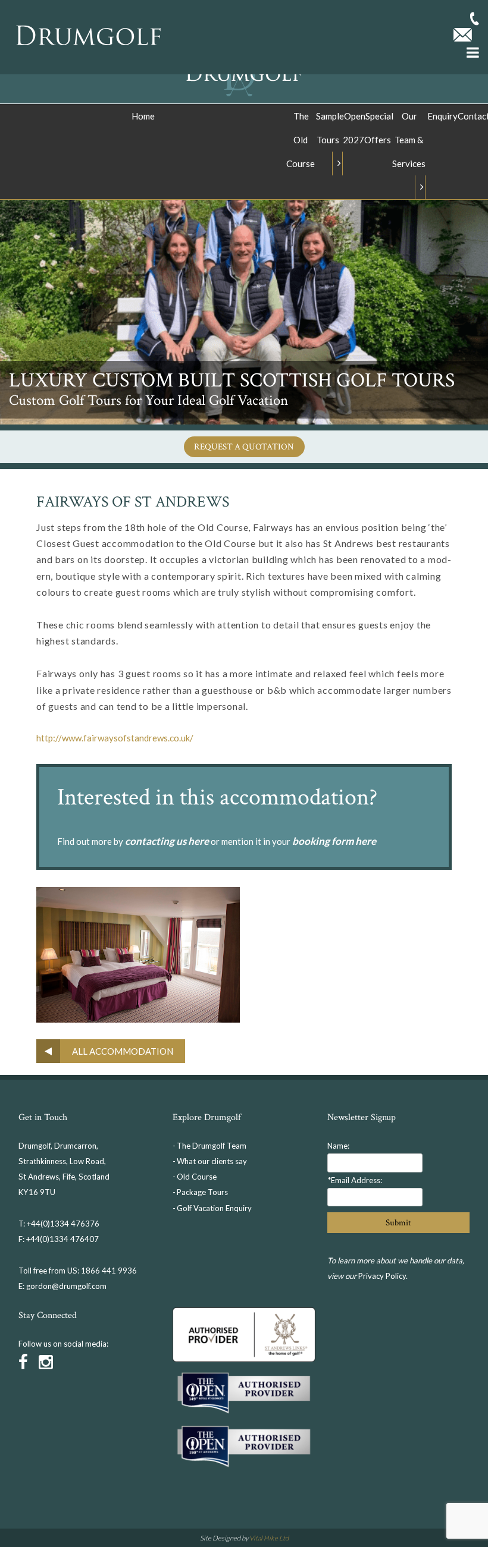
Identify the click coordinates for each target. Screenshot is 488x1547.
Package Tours (202, 1192)
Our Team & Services (409, 140)
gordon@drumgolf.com (66, 1286)
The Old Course (300, 140)
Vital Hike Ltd (269, 1538)
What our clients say (212, 1161)
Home (143, 116)
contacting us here (167, 841)
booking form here (334, 841)
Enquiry (442, 116)
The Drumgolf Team (211, 1145)
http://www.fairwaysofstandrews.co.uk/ (114, 737)
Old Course (197, 1176)
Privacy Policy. (383, 1276)
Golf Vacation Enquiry (214, 1208)
